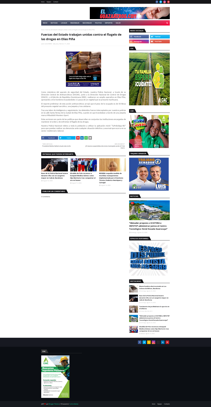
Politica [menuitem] (98, 23)
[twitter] (160, 1)
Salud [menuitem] (118, 23)
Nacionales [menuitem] (87, 23)
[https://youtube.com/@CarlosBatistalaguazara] (158, 342)
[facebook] (157, 1)
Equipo (49, 2)
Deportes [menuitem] (108, 23)
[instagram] (164, 1)
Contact (55, 2)
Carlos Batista (74, 404)
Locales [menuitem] (64, 23)
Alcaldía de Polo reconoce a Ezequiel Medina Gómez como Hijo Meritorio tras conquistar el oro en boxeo (82, 176)
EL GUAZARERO (47, 44)
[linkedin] (163, 342)
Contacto (167, 404)
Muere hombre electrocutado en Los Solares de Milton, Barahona (152, 287)
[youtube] (160, 41)
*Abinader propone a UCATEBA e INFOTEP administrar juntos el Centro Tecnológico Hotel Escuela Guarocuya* (148, 226)
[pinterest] (168, 1)
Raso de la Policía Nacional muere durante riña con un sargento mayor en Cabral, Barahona (54, 175)
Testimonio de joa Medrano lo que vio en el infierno (154, 308)
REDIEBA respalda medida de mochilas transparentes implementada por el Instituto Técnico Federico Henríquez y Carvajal (111, 178)
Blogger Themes (54, 404)
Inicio (43, 2)
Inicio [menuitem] (45, 23)
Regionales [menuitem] (74, 23)
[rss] (149, 342)
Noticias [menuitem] (54, 23)
